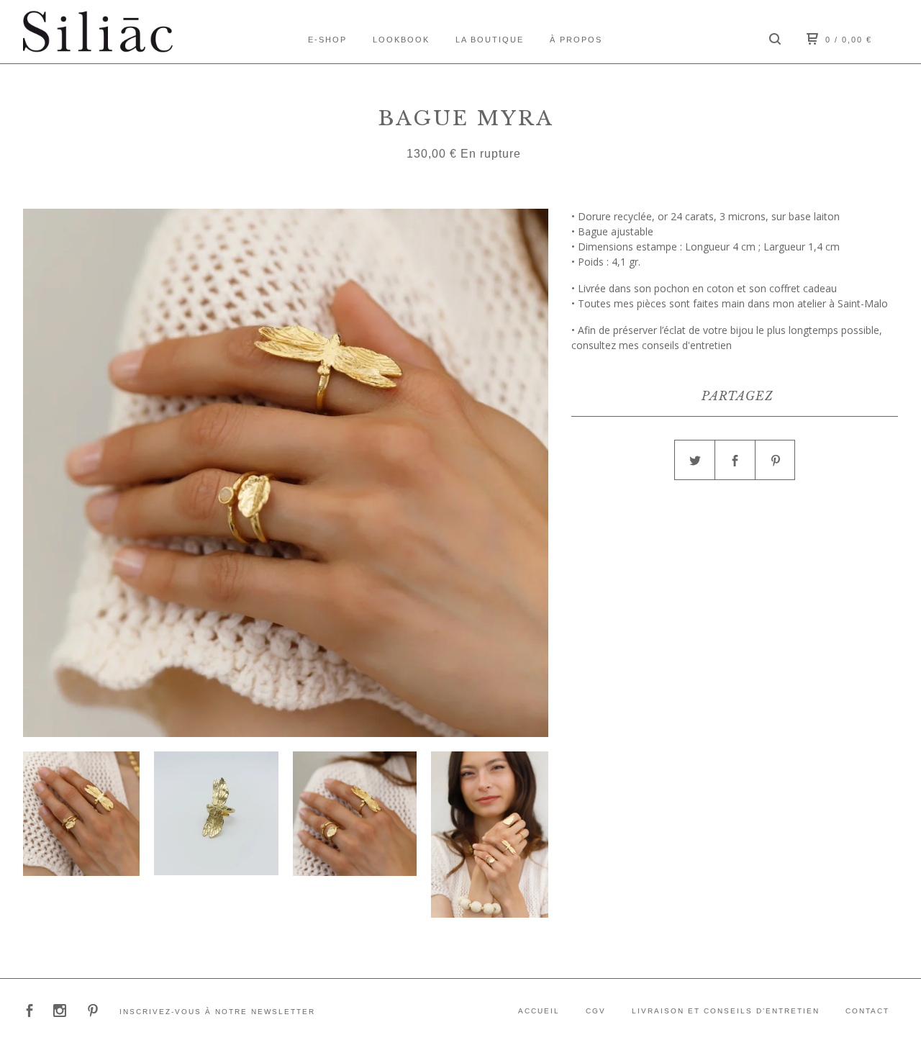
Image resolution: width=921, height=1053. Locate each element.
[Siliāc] (98, 31)
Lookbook (401, 39)
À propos (576, 39)
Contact (867, 1011)
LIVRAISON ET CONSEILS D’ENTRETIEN (726, 1011)
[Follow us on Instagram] (60, 1012)
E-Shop (327, 39)
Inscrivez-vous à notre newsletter (217, 1012)
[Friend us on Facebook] (29, 1012)
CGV (596, 1011)
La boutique (489, 39)
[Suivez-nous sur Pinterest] (93, 1012)
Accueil (539, 1011)
